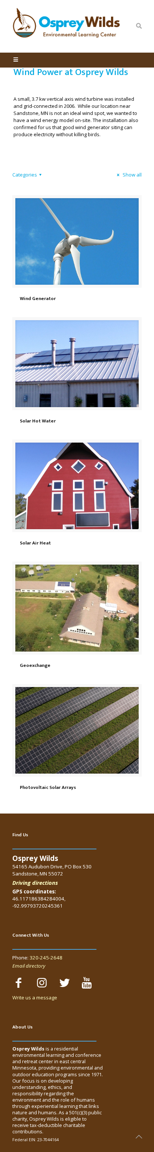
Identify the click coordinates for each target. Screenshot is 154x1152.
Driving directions (35, 882)
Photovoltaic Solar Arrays (48, 787)
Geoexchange (35, 665)
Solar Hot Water (38, 421)
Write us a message (34, 997)
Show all (131, 174)
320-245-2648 (46, 957)
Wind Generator (38, 298)
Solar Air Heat (35, 543)
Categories (24, 174)
